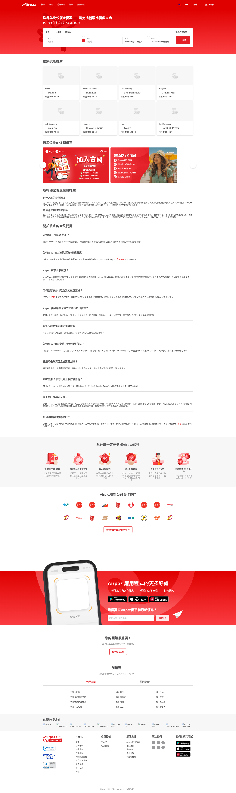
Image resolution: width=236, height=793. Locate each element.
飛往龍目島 (161, 707)
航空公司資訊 (81, 760)
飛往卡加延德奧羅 (78, 697)
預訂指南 (130, 746)
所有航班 (79, 768)
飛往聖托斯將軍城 (78, 702)
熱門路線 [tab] (145, 682)
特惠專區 (120, 259)
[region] (118, 165)
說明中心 (130, 749)
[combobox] (64, 41)
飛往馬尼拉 (75, 692)
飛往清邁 (120, 702)
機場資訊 (79, 764)
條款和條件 (131, 757)
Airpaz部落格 (81, 757)
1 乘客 (58, 32)
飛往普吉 (160, 697)
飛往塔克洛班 (76, 707)
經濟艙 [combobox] (68, 32)
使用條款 (130, 753)
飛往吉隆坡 (121, 697)
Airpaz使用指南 (133, 742)
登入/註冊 (105, 742)
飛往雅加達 (161, 702)
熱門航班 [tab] (91, 682)
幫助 (195, 4)
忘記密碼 (105, 746)
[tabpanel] (118, 697)
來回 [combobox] (47, 32)
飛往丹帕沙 (161, 692)
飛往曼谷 (120, 692)
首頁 (77, 742)
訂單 (53, 297)
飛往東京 (120, 707)
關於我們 (79, 746)
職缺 (77, 771)
